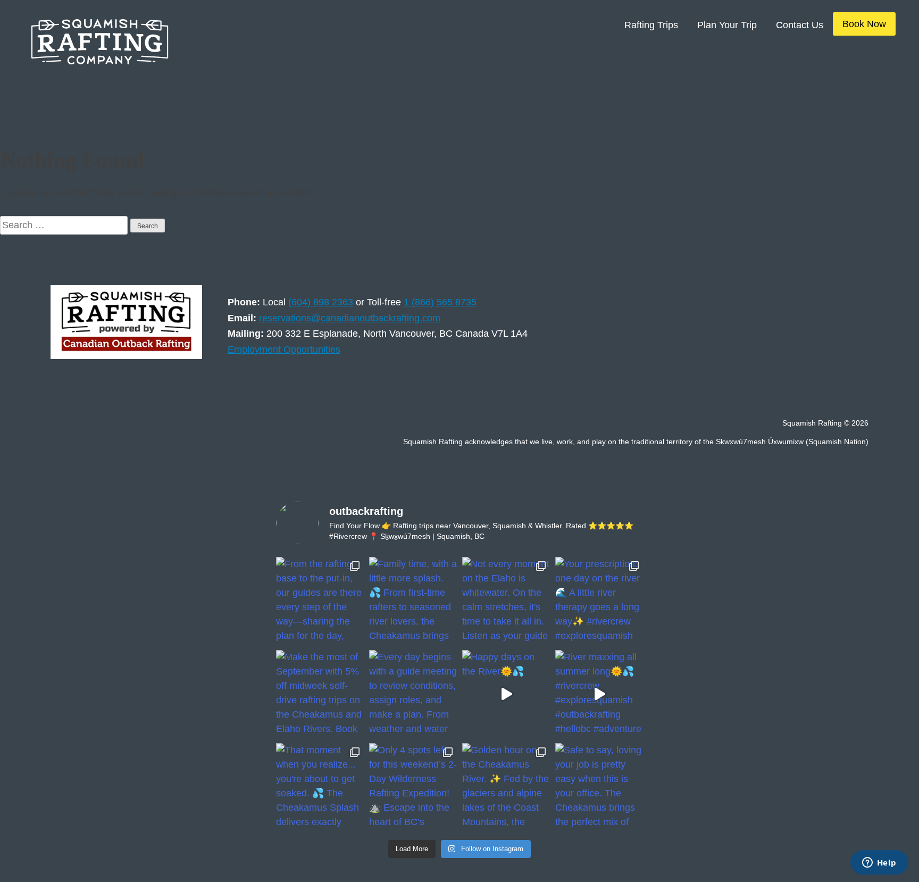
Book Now (864, 24)
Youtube (816, 392)
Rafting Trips (651, 25)
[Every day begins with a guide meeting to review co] (413, 694)
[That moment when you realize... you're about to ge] (320, 787)
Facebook (780, 392)
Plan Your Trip (727, 25)
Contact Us (799, 25)
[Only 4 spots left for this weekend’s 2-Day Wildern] (413, 787)
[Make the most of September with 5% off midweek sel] (320, 694)
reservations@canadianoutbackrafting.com (349, 318)
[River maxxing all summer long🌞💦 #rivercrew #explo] (599, 694)
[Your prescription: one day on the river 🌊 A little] (599, 601)
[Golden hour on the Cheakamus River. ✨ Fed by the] (506, 787)
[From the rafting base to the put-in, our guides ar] (320, 601)
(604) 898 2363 (320, 302)
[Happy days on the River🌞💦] (506, 694)
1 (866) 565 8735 (440, 302)
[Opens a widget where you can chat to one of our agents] (879, 863)
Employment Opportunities (284, 349)
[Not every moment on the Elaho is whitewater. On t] (506, 601)
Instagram (745, 392)
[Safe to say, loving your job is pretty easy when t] (599, 787)
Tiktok (851, 392)
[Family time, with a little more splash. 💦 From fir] (413, 601)
